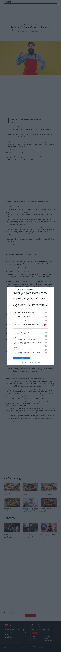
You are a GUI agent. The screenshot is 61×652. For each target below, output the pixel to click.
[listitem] (30, 309)
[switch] (45, 312)
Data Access (30, 362)
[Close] (51, 289)
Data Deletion (23, 362)
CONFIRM (22, 358)
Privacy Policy (37, 362)
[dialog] (30, 326)
